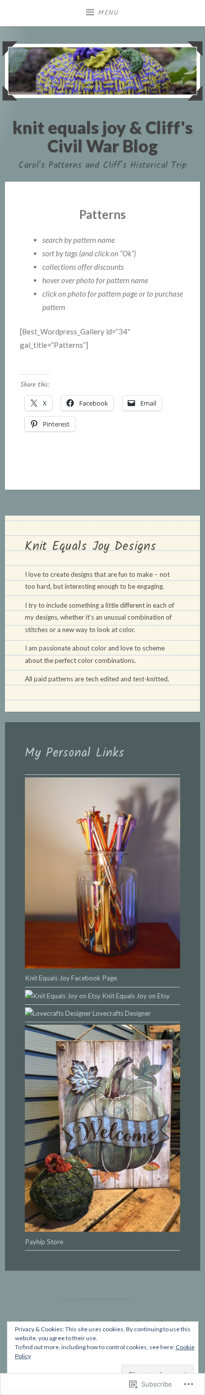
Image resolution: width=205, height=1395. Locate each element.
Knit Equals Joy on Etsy (135, 996)
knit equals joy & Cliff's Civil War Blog (102, 136)
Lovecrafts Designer (121, 1013)
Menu (108, 12)
